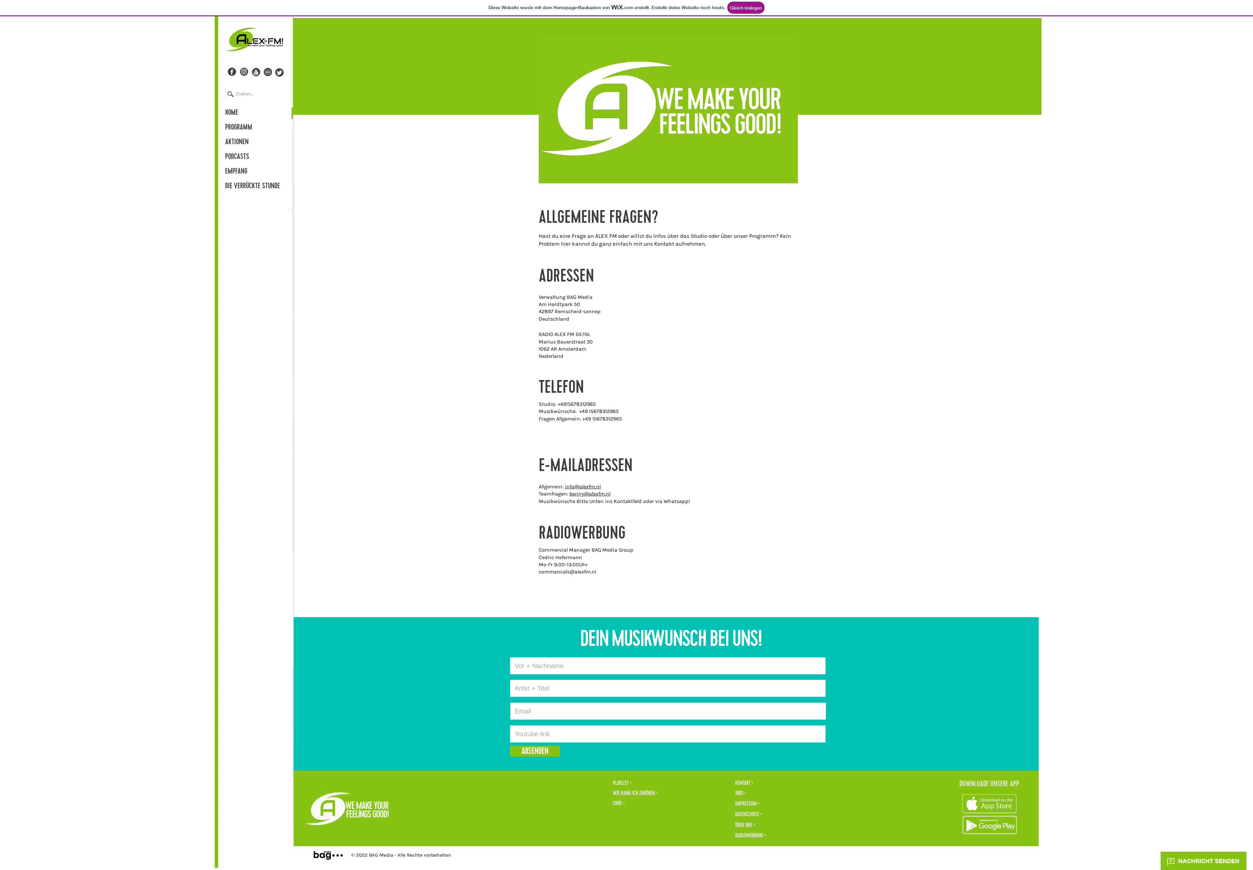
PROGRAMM (238, 128)
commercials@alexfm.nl (567, 572)
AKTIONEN (237, 142)
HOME (231, 113)
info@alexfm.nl (583, 486)
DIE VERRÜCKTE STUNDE (252, 187)
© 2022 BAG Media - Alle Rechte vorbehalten (401, 855)
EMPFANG (236, 172)
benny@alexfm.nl (590, 494)
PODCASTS (237, 157)
